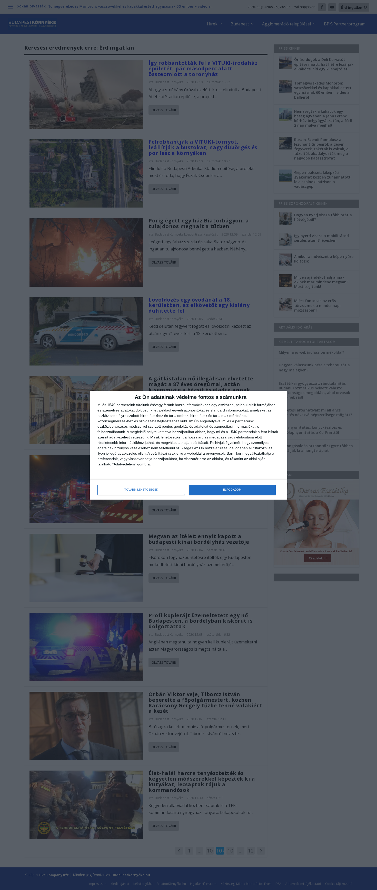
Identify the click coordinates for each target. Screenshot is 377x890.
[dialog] (188, 445)
